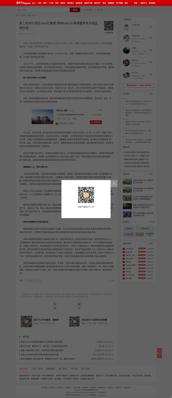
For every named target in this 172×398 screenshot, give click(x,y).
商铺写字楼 (88, 3)
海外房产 (97, 3)
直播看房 (111, 3)
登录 (135, 3)
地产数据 (119, 3)
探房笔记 (70, 3)
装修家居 (79, 3)
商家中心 (144, 3)
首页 (40, 3)
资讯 (104, 3)
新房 (45, 3)
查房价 (62, 3)
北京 (33, 3)
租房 (57, 3)
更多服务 (152, 3)
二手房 (51, 3)
